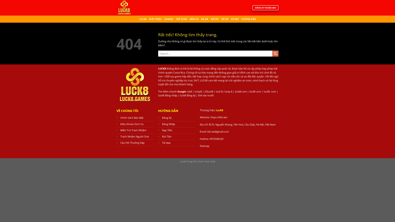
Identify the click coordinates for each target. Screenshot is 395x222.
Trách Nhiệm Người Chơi (134, 136)
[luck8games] (129, 8)
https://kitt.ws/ (218, 117)
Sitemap (204, 146)
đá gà (204, 19)
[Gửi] (275, 54)
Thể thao (181, 19)
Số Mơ (235, 19)
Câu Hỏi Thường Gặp (132, 142)
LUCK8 (162, 68)
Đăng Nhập (168, 124)
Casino (168, 19)
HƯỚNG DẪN (248, 19)
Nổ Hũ (214, 19)
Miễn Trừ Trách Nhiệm (133, 130)
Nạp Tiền (167, 130)
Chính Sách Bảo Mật (131, 117)
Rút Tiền (167, 136)
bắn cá (194, 19)
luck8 (142, 19)
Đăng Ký (167, 117)
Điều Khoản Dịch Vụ (131, 124)
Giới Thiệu (155, 19)
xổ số (224, 19)
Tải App (166, 142)
